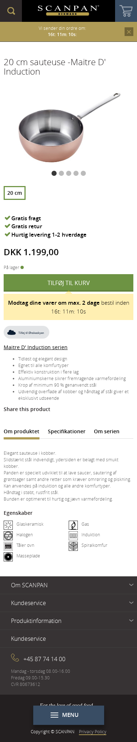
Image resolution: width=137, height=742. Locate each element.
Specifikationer (66, 431)
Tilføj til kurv (68, 283)
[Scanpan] (68, 11)
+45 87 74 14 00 (44, 659)
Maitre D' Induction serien (36, 347)
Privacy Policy (92, 731)
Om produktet (21, 431)
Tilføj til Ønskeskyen (31, 333)
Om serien (106, 431)
